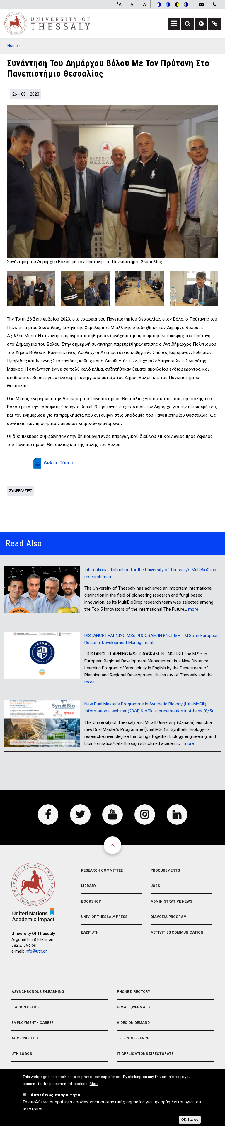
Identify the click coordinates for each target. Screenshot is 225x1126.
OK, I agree (189, 1119)
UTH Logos (21, 1054)
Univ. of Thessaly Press (104, 917)
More (94, 1083)
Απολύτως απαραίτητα (55, 1095)
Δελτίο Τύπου (58, 463)
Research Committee (102, 870)
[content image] (112, 182)
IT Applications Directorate (145, 1054)
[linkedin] (177, 814)
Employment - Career (32, 1023)
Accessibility (25, 1038)
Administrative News (171, 901)
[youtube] (112, 814)
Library (88, 886)
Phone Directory (133, 992)
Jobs (155, 886)
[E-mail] (201, 4)
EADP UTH (90, 932)
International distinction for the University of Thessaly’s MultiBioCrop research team (150, 573)
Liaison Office (25, 1007)
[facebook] (48, 814)
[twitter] (80, 814)
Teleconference (133, 1038)
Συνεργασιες (20, 490)
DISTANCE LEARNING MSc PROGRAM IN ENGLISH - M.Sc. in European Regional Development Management (151, 639)
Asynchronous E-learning (37, 992)
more (193, 609)
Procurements (165, 870)
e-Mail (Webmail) (133, 1007)
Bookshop (91, 901)
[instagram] (144, 814)
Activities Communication (177, 932)
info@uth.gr (36, 951)
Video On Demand (133, 1023)
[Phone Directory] (214, 4)
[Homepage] (47, 23)
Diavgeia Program (169, 917)
